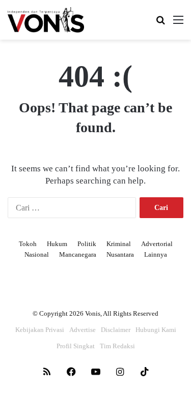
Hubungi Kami (155, 330)
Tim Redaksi (117, 346)
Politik (86, 244)
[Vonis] (46, 20)
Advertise (82, 330)
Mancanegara (77, 254)
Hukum (57, 244)
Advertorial (157, 244)
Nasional (36, 254)
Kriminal (118, 244)
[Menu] (178, 23)
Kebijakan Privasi (39, 330)
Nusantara (120, 254)
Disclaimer (115, 330)
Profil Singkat (76, 346)
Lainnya (155, 254)
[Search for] (160, 23)
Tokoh (28, 244)
